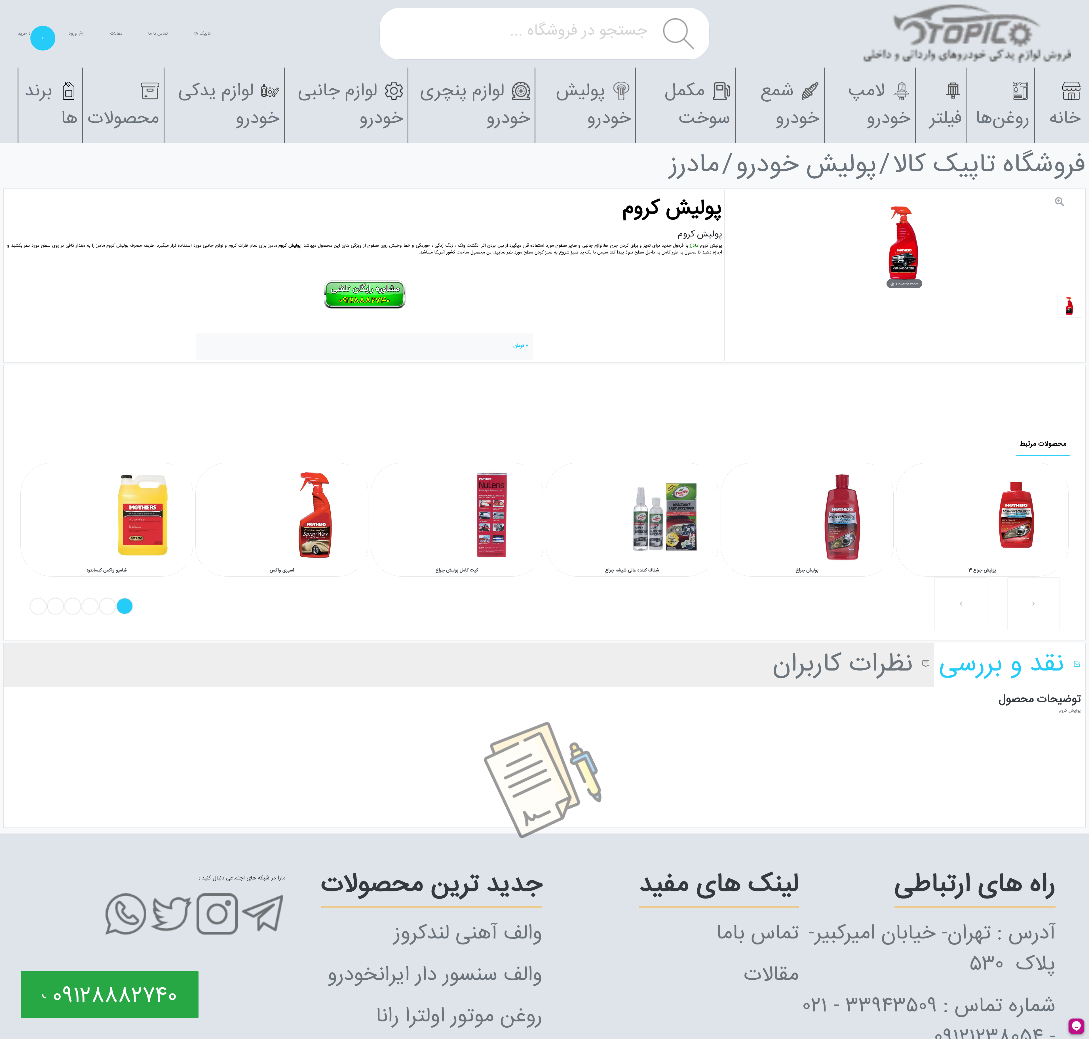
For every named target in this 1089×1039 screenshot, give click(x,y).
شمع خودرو (789, 105)
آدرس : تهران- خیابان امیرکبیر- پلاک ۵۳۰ (932, 950)
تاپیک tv (202, 33)
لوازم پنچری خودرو (475, 105)
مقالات (116, 33)
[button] (961, 604)
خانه (1064, 119)
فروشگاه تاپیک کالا (989, 165)
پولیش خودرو (593, 105)
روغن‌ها (1002, 119)
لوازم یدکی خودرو (228, 105)
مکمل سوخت (697, 105)
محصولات (123, 119)
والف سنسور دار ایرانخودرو (435, 975)
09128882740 (111, 997)
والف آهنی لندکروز (468, 934)
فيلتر (946, 119)
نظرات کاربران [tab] (846, 665)
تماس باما (757, 934)
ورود (73, 33)
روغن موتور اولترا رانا (459, 1017)
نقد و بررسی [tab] (1005, 665)
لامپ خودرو (879, 105)
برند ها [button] (51, 105)
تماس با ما (158, 33)
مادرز (694, 165)
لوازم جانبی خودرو (350, 105)
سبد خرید (30, 33)
